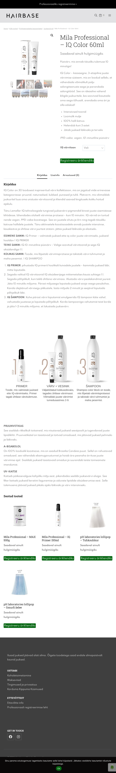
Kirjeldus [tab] (42, 175)
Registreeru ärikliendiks (77, 160)
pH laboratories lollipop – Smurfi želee (19, 605)
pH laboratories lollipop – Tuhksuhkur (95, 538)
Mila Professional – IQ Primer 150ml (56, 538)
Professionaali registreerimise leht (27, 707)
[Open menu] (109, 15)
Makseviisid (14, 680)
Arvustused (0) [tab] (71, 175)
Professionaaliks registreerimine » (58, 4)
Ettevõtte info (15, 703)
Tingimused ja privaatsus (22, 684)
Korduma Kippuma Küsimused (25, 689)
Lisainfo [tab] (55, 175)
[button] (52, 35)
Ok (58, 768)
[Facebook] (10, 737)
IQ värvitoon (68, 147)
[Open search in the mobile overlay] (95, 15)
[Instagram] (18, 737)
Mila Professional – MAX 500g (20, 538)
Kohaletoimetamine (19, 675)
